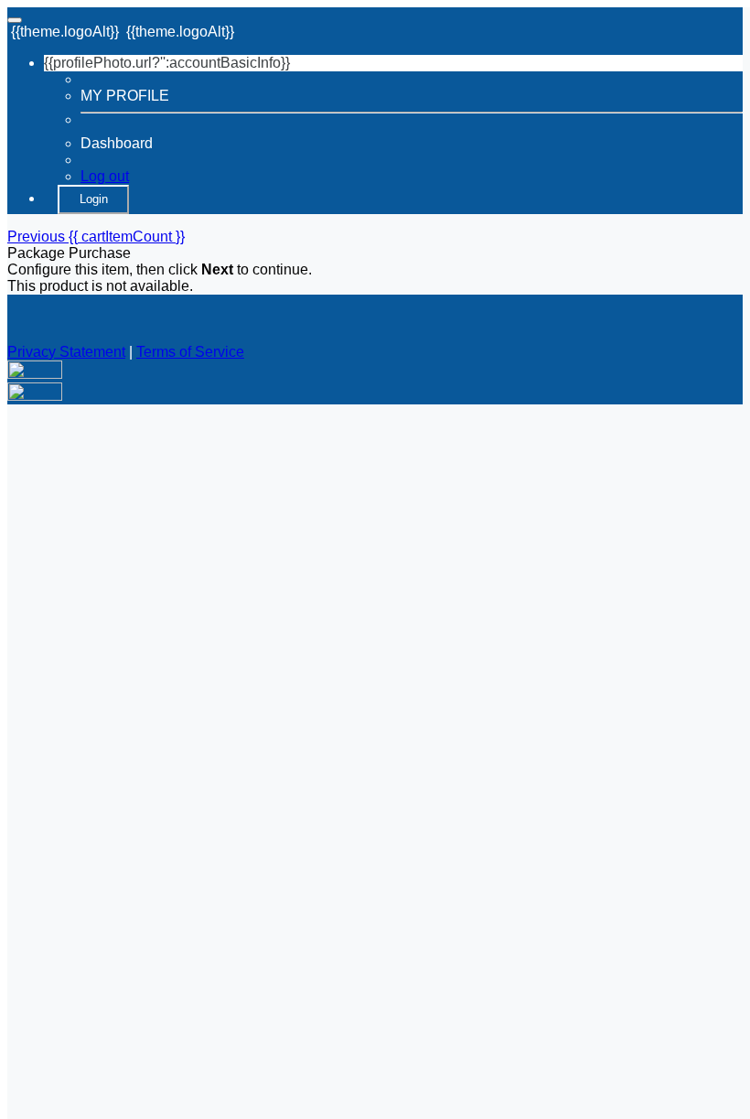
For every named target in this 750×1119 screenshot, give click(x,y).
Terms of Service (190, 352)
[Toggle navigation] (14, 20)
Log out (104, 176)
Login (94, 199)
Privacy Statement (66, 352)
